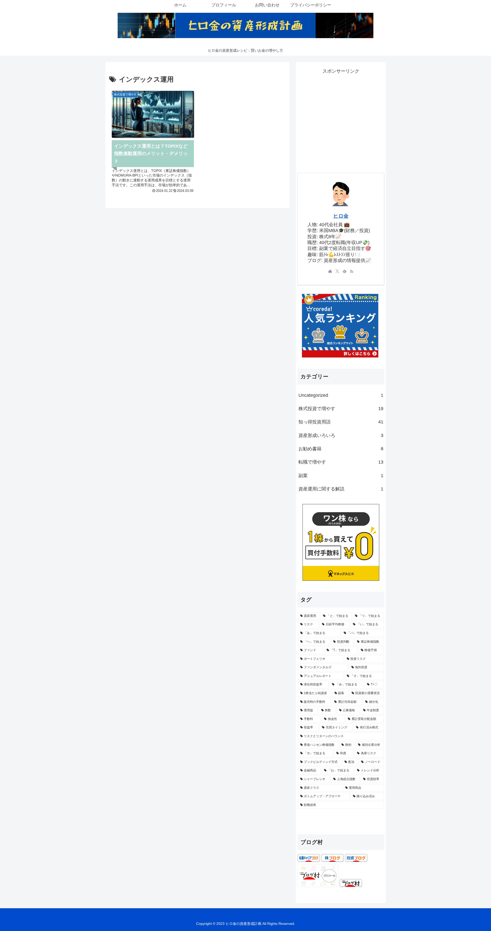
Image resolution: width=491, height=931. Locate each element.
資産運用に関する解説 (340, 488)
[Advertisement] (340, 111)
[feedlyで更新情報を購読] (344, 272)
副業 (340, 475)
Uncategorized (340, 395)
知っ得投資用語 (340, 421)
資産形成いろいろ (340, 435)
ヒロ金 (341, 216)
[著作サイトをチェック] (330, 272)
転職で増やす (340, 462)
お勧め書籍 (340, 448)
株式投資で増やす (340, 408)
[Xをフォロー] (337, 272)
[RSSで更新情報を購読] (352, 272)
